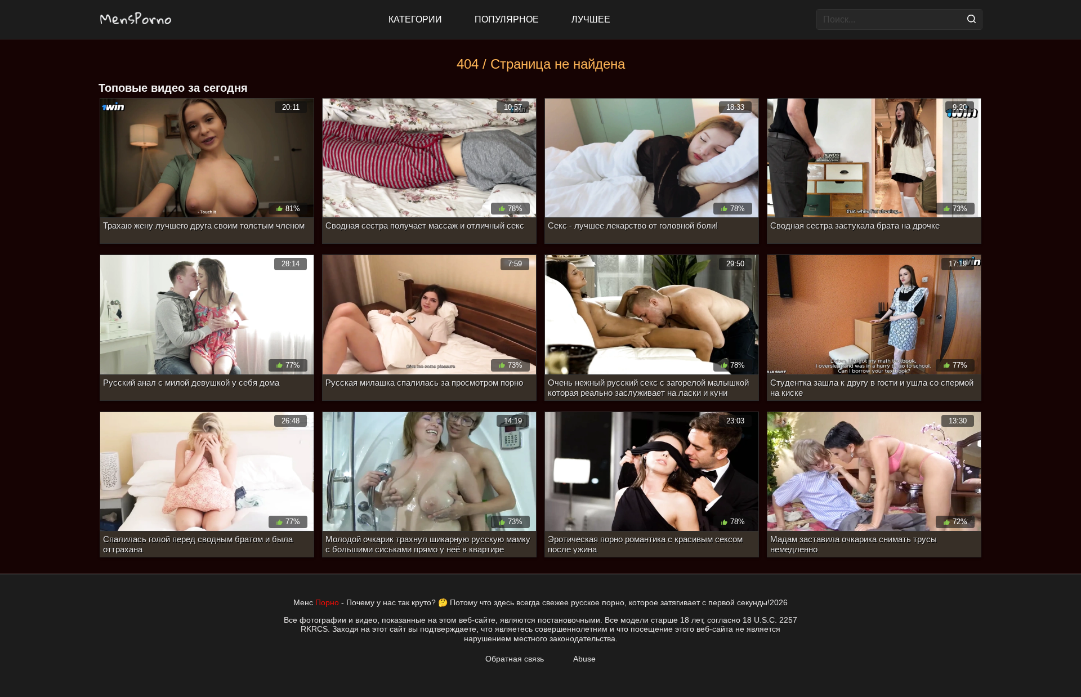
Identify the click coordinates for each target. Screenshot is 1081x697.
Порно (327, 602)
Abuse (584, 658)
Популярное (507, 19)
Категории (415, 19)
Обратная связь (514, 658)
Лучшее (590, 19)
